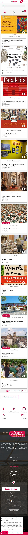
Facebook (9, 474)
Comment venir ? (14, 510)
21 (20, 390)
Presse (23, 530)
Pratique (3, 411)
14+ (17, 390)
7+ (14, 390)
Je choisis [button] (11, 533)
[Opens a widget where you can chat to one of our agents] (4, 532)
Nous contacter (14, 466)
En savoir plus (4, 530)
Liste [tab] (5, 14)
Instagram (14, 474)
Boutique (4, 418)
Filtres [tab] (23, 14)
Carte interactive (22, 418)
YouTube (19, 474)
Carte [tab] (14, 14)
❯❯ (25, 390)
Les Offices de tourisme (13, 411)
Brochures (24, 411)
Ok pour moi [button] (19, 533)
